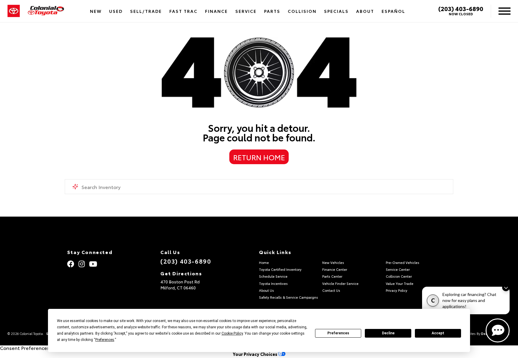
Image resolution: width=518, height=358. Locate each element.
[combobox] (259, 186)
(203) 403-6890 (460, 8)
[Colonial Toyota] (45, 11)
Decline (388, 333)
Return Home (259, 157)
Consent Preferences (24, 347)
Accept (438, 333)
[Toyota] (13, 11)
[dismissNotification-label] (506, 287)
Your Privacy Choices (255, 354)
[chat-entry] (498, 330)
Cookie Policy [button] (232, 333)
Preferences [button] (104, 340)
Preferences (338, 333)
